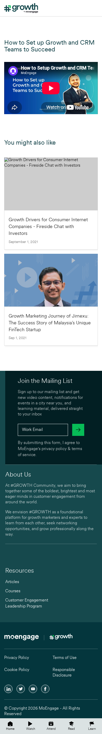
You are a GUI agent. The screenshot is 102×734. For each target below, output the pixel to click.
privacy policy (54, 449)
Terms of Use (65, 658)
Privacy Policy (16, 658)
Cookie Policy (16, 670)
